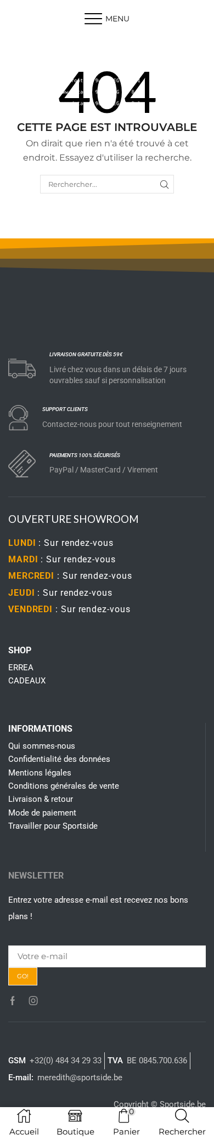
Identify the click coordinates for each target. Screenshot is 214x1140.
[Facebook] (12, 1000)
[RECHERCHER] (164, 184)
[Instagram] (33, 1000)
